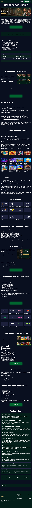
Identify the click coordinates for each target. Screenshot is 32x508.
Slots (27, 148)
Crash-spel (19, 148)
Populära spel (3, 148)
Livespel (11, 148)
